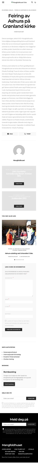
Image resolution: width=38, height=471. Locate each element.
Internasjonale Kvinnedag (12, 354)
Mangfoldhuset (19, 31)
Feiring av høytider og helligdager (25, 10)
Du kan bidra (10, 451)
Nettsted (8, 314)
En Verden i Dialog (7, 10)
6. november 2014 (25, 256)
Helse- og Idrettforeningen (14, 169)
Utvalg (31, 449)
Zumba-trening (9, 359)
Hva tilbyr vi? (19, 449)
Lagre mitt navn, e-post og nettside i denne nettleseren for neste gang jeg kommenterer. (17, 323)
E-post (7, 306)
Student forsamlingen (19, 250)
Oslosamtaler (28, 169)
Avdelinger (6, 449)
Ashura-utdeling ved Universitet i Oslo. (19, 253)
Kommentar (8, 278)
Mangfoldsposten (25, 454)
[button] (35, 2)
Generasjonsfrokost (10, 352)
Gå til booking (9, 384)
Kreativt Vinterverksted (11, 357)
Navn (7, 299)
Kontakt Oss (10, 454)
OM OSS (21, 451)
